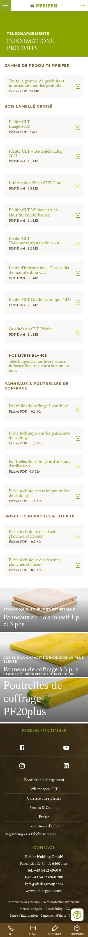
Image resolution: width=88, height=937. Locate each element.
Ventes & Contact (44, 807)
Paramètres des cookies (24, 902)
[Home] (44, 5)
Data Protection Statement (61, 902)
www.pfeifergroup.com (44, 890)
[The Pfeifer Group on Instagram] (22, 766)
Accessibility (54, 908)
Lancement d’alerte (53, 915)
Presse (44, 816)
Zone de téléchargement (44, 779)
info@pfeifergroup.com (44, 884)
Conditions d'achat (44, 826)
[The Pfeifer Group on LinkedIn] (66, 766)
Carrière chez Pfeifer (44, 798)
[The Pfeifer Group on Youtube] (66, 748)
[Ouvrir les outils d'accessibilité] (77, 914)
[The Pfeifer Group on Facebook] (22, 748)
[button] (5, 5)
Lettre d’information (24, 915)
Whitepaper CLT (44, 789)
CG (67, 908)
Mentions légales (31, 908)
